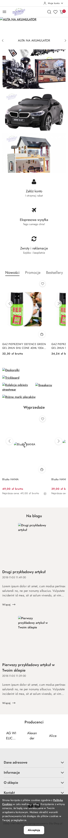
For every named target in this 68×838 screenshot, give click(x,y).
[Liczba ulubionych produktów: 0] (55, 11)
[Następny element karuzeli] (63, 736)
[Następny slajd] (65, 40)
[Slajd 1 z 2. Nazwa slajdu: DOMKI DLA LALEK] (34, 27)
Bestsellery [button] (54, 272)
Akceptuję (34, 830)
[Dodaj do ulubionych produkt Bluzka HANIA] (42, 419)
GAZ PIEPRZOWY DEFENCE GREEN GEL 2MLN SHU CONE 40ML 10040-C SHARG (24, 346)
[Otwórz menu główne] (4, 12)
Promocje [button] (32, 272)
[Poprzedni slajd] (2, 40)
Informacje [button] (12, 772)
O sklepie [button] (11, 782)
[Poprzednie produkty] (9, 303)
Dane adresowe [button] (15, 762)
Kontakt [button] (9, 792)
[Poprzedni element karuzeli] (4, 736)
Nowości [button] (12, 272)
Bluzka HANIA (10, 479)
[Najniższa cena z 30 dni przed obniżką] (45, 493)
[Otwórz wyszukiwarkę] (49, 11)
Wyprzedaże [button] (34, 407)
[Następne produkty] (58, 303)
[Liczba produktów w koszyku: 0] (61, 11)
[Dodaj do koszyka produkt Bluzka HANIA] (42, 469)
